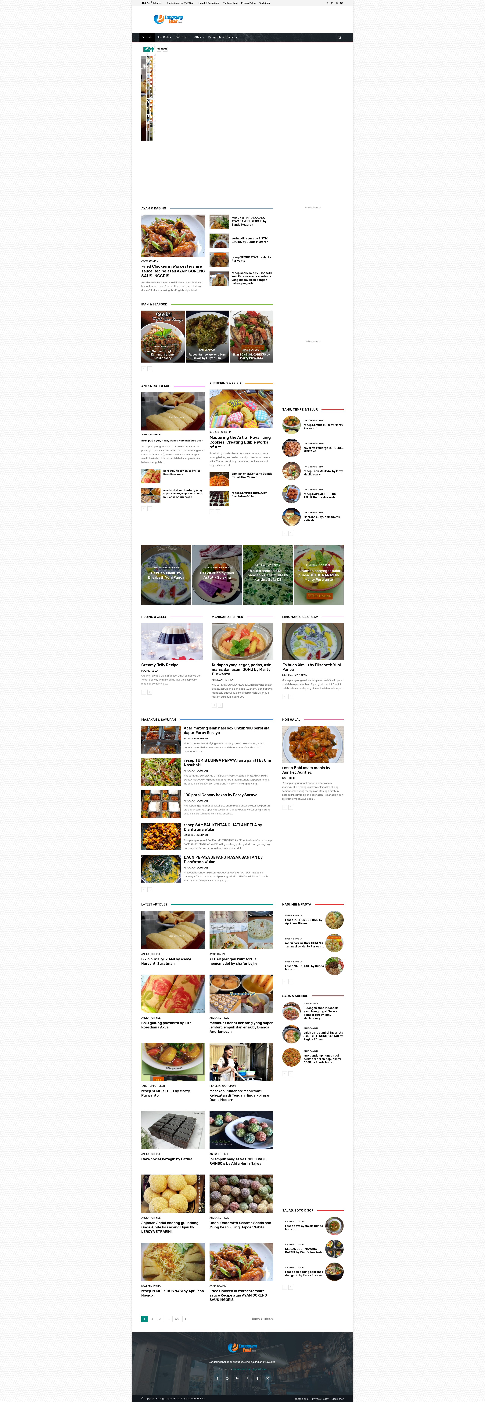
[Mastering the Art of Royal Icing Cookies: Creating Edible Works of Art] (241, 408)
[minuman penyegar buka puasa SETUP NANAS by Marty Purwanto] (319, 575)
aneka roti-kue (151, 434)
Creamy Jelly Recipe (159, 665)
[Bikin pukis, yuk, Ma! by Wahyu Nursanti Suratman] (144, 98)
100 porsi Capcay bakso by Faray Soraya (220, 795)
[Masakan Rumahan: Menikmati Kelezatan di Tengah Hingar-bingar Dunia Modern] (241, 1062)
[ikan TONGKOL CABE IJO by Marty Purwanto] (251, 337)
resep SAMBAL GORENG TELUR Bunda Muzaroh (320, 495)
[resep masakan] (168, 19)
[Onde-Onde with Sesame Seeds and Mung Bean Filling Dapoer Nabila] (241, 1194)
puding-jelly (150, 671)
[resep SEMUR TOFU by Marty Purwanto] (151, 120)
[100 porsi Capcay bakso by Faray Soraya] (161, 804)
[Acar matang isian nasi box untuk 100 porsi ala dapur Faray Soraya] (161, 740)
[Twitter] (267, 1378)
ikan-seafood (162, 346)
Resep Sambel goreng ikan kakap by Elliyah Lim (207, 356)
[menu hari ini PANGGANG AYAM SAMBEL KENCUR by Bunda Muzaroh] (219, 222)
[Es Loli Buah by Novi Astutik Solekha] (217, 575)
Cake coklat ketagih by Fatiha (166, 1159)
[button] (339, 37)
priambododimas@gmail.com (249, 1369)
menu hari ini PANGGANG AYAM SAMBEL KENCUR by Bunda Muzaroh (249, 221)
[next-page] (149, 368)
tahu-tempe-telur (314, 421)
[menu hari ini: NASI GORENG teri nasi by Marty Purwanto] (334, 943)
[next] (165, 49)
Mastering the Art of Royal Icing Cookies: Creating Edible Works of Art (240, 442)
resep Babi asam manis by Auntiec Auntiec (306, 770)
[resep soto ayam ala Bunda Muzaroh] (334, 1226)
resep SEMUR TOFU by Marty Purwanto (165, 1093)
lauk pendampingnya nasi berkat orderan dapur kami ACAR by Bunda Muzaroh (322, 1059)
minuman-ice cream (166, 567)
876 (177, 1318)
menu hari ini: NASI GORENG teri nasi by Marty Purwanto (304, 944)
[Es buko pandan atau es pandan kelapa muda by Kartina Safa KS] (268, 575)
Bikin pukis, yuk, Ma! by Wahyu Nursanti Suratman (172, 440)
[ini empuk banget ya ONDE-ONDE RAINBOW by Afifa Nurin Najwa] (241, 1130)
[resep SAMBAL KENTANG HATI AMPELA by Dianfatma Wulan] (161, 836)
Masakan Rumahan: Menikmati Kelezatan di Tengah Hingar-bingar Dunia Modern (240, 1095)
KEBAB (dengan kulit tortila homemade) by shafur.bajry (233, 961)
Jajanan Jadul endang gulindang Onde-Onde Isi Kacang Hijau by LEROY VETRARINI (170, 1227)
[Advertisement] (274, 19)
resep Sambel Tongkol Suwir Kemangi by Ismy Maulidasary (163, 354)
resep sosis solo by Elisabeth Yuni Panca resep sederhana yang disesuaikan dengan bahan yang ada (252, 278)
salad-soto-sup (294, 1222)
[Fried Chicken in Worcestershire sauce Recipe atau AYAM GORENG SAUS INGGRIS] (173, 236)
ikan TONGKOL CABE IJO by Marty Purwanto (251, 356)
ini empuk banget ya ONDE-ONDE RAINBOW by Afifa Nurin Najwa (238, 1161)
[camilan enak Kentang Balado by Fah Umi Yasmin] (219, 479)
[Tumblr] (257, 1378)
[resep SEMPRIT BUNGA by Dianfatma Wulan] (219, 498)
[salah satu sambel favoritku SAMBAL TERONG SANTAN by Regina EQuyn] (291, 1034)
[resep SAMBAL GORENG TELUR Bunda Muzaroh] (291, 494)
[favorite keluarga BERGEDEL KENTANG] (291, 448)
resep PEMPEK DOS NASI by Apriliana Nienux (172, 1293)
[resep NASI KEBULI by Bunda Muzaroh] (334, 966)
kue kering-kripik (220, 432)
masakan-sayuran (196, 738)
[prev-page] (143, 368)
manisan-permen (223, 680)
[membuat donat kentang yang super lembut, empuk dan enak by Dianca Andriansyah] (148, 120)
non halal (289, 778)
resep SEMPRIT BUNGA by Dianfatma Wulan (249, 494)
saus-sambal (311, 1004)
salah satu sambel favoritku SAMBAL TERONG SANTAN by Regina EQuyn (323, 1036)
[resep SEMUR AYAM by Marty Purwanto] (219, 259)
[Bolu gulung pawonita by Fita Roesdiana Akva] (151, 77)
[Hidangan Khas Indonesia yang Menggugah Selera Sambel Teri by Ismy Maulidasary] (291, 1011)
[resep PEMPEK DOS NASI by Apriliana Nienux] (173, 1262)
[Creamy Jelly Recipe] (172, 641)
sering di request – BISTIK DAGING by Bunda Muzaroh (250, 240)
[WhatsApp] (337, 3)
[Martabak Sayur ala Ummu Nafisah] (291, 517)
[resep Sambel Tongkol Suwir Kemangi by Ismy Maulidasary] (163, 337)
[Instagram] (332, 3)
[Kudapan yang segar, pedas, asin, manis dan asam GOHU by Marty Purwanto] (242, 641)
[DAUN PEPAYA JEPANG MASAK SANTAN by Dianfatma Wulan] (161, 869)
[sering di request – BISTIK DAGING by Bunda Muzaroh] (219, 241)
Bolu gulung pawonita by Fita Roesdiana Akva (166, 1025)
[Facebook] (327, 3)
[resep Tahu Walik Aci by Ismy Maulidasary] (291, 471)
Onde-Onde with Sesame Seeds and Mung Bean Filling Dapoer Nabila (240, 1225)
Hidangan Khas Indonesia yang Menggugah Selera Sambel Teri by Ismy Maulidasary (321, 1013)
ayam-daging (149, 261)
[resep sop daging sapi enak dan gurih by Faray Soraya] (334, 1272)
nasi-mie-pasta (151, 1286)
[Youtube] (341, 3)
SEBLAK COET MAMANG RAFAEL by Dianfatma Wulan (304, 1250)
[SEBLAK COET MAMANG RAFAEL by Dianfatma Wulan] (334, 1249)
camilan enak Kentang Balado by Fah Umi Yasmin (252, 475)
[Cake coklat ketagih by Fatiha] (173, 1130)
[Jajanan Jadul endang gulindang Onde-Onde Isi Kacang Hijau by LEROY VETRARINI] (173, 1194)
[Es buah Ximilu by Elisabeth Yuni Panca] (166, 575)
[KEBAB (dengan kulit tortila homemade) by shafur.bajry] (148, 77)
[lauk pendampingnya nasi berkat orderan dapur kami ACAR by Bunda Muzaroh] (291, 1057)
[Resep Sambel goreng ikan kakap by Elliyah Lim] (207, 337)
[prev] (159, 49)
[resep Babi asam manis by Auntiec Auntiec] (313, 744)
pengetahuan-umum (223, 1086)
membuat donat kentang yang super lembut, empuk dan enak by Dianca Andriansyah (182, 493)
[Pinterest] (247, 1378)
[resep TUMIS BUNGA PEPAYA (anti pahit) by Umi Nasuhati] (161, 772)
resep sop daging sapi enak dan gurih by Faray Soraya (304, 1273)
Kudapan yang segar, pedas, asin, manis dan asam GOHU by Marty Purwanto (242, 669)
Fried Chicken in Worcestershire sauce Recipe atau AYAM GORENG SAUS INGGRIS (173, 271)
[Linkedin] (237, 1378)
